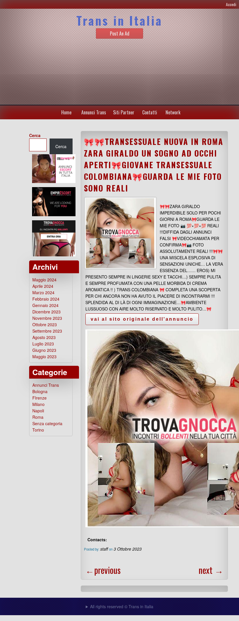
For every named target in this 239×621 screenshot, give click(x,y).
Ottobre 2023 (44, 324)
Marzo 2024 (43, 292)
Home (66, 112)
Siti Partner (123, 112)
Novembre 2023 (47, 318)
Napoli (38, 411)
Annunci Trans (93, 112)
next (210, 569)
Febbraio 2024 (45, 299)
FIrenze (39, 398)
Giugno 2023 (44, 350)
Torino (38, 430)
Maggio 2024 (44, 280)
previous (103, 569)
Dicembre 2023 (46, 312)
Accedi (231, 4)
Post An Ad (119, 33)
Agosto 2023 (44, 337)
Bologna (40, 391)
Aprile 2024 (42, 286)
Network (173, 112)
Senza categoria (47, 423)
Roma (37, 417)
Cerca (35, 135)
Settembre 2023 (47, 331)
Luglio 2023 (43, 344)
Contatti (149, 112)
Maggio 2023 (44, 356)
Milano (38, 404)
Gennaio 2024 (45, 305)
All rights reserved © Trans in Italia (121, 606)
